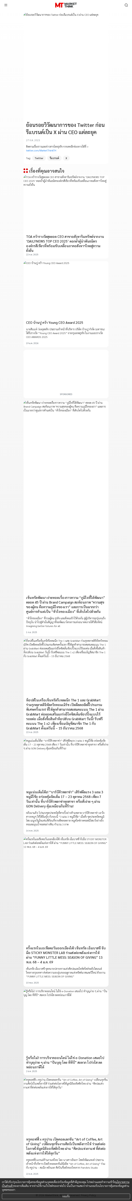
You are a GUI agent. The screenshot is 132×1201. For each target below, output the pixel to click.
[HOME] (66, 5)
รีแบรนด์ (54, 158)
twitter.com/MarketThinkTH (41, 150)
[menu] (6, 5)
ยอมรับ (66, 1196)
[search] (126, 5)
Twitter (39, 158)
